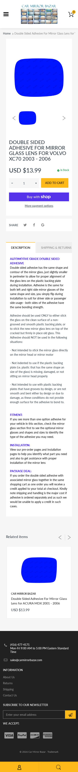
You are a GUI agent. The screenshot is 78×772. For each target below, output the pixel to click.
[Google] (42, 225)
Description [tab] (20, 247)
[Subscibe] (70, 714)
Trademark (52, 751)
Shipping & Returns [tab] (56, 247)
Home (7, 33)
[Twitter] (25, 225)
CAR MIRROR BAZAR (23, 593)
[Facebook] (33, 225)
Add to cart (54, 183)
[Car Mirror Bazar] (39, 14)
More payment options (39, 205)
